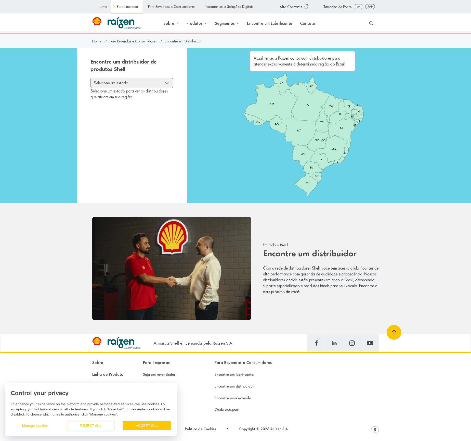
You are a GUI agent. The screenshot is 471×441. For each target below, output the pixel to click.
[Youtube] (370, 343)
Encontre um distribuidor (234, 386)
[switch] (297, 6)
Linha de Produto (107, 374)
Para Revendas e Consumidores (171, 6)
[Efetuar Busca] (371, 23)
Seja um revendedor (159, 374)
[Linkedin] (334, 343)
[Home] (118, 343)
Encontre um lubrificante (234, 374)
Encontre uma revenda (233, 398)
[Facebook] (316, 343)
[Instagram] (352, 343)
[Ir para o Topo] (394, 332)
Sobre (97, 362)
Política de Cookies (200, 429)
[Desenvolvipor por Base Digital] (375, 430)
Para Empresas (128, 6)
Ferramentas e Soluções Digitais (229, 6)
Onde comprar (226, 409)
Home (102, 6)
